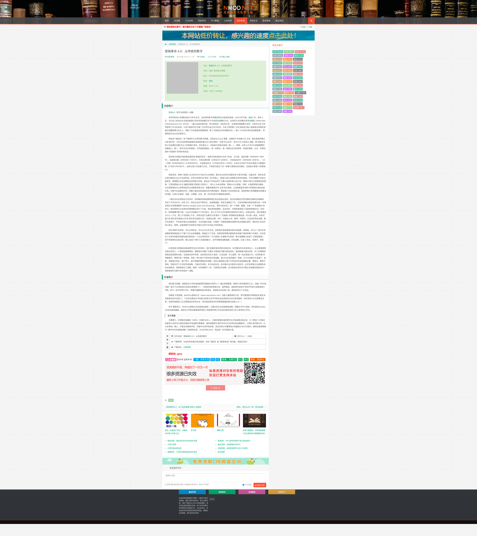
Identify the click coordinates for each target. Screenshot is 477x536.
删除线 (188, 484)
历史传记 (202, 20)
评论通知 (248, 484)
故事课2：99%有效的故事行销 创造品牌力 (234, 440)
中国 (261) (277, 78)
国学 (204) (277, 85)
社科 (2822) (277, 55)
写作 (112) (277, 107)
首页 (167, 20)
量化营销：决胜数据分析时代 (229, 444)
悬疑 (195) (277, 89)
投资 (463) (287, 63)
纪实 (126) (277, 100)
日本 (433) (298, 63)
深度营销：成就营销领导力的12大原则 (233, 448)
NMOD (212, 499)
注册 (310, 27)
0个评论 (213, 56)
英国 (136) (298, 96)
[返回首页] (165, 44)
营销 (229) (298, 81)
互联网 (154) (278, 92)
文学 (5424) (277, 51)
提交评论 (261, 485)
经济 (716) (299, 55)
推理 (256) (287, 78)
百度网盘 (187, 347)
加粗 (181, 484)
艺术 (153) (277, 96)
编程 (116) (287, 104)
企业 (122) (298, 100)
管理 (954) (288, 55)
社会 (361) (277, 70)
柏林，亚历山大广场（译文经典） (251, 407)
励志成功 (279, 20)
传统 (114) (298, 104)
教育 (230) (287, 81)
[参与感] (202, 420)
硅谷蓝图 (221, 452)
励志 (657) (287, 59)
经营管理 (241, 20)
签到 (207, 484)
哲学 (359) (287, 70)
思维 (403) (298, 66)
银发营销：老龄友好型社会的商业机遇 (182, 440)
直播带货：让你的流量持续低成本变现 (182, 452)
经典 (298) (277, 74)
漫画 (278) (298, 74)
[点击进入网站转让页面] (238, 35)
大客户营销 (171, 444)
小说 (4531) (289, 51)
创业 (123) (287, 100)
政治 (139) (287, 96)
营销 (211, 65)
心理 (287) (287, 74)
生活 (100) (277, 111)
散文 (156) (298, 89)
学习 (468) (277, 63)
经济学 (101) (299, 107)
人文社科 (189, 20)
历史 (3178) (300, 51)
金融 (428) (277, 66)
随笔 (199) (298, 85)
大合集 (177, 20)
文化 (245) (298, 78)
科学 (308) (298, 70)
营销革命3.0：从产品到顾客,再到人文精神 (183, 407)
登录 (303, 27)
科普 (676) (277, 59)
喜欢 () (217, 387)
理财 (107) (287, 107)
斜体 (200, 484)
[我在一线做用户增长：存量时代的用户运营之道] (176, 420)
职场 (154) (289, 92)
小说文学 (228, 20)
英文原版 (267, 20)
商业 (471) (298, 59)
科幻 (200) (287, 85)
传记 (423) (287, 66)
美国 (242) (277, 81)
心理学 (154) (300, 92)
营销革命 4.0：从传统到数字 (184, 51)
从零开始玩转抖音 (174, 448)
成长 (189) (287, 89)
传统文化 (254, 20)
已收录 (202, 56)
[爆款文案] (228, 420)
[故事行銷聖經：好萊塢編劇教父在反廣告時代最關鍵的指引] (254, 420)
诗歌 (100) (287, 111)
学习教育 (215, 20)
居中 (195, 484)
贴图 (175, 484)
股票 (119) (277, 104)
